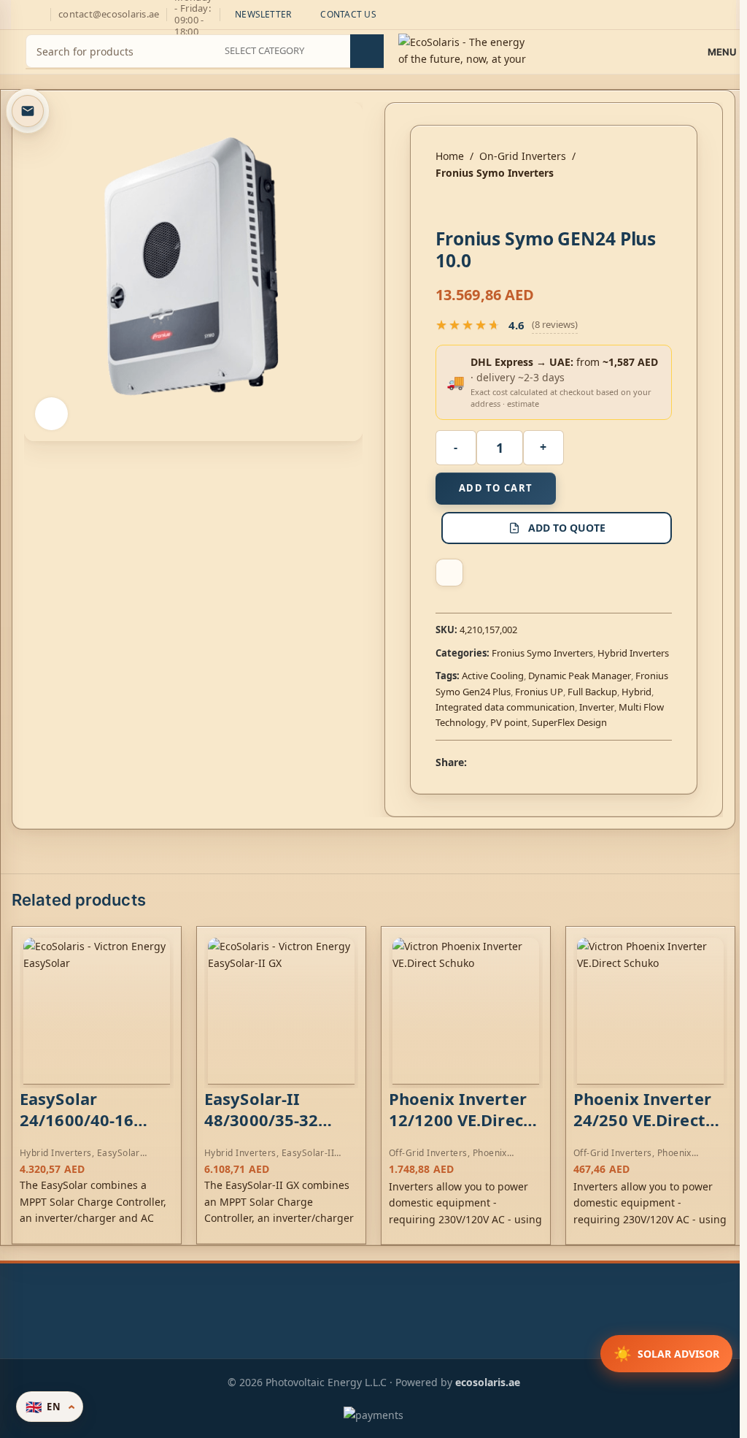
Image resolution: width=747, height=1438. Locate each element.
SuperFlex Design (569, 722)
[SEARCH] (367, 51)
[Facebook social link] (475, 762)
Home (450, 156)
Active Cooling (493, 675)
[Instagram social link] (19, 15)
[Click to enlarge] (51, 413)
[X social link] (493, 762)
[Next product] (479, 204)
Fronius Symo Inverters (495, 173)
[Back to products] (462, 204)
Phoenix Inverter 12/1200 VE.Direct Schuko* (459, 1119)
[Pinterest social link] (510, 762)
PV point (508, 722)
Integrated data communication (505, 707)
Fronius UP (539, 691)
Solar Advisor (666, 1354)
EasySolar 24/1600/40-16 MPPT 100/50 (76, 1119)
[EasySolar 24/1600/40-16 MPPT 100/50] (96, 1011)
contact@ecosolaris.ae (108, 13)
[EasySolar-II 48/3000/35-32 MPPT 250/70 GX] (281, 1011)
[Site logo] (463, 51)
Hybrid (636, 691)
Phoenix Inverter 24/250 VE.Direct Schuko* (642, 1119)
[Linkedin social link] (528, 762)
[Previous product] (444, 204)
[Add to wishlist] (449, 572)
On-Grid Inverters (522, 156)
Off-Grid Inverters (428, 1153)
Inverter (596, 707)
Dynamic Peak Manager (579, 675)
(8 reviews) (555, 324)
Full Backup (592, 691)
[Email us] (28, 111)
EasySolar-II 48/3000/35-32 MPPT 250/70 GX (270, 1119)
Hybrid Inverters (633, 652)
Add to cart (496, 487)
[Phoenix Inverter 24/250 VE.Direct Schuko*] (650, 1011)
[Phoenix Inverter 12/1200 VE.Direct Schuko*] (465, 1011)
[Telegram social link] (545, 762)
